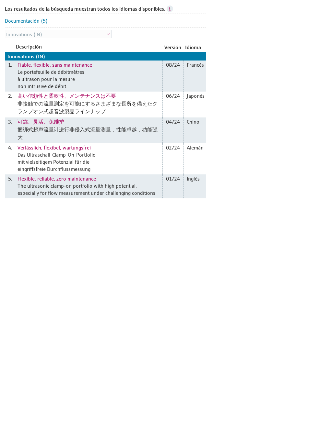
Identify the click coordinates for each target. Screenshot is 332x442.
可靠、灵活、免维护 (41, 121)
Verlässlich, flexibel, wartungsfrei (54, 147)
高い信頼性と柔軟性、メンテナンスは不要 (67, 95)
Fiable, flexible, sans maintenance (55, 64)
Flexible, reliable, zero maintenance (57, 178)
